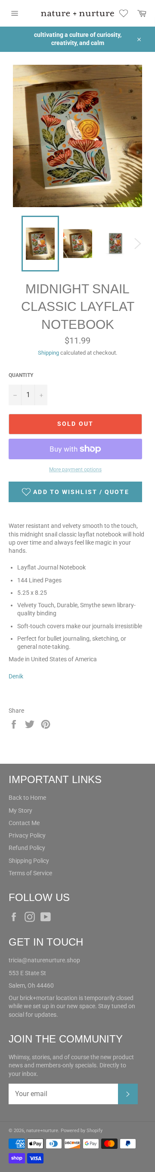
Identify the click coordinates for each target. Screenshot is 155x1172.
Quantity (21, 375)
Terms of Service (30, 873)
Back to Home (27, 797)
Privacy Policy (27, 835)
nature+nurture (42, 1130)
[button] (75, 492)
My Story (20, 810)
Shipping (48, 352)
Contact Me (24, 822)
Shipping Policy (29, 860)
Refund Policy (27, 847)
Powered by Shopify (81, 1130)
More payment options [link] (75, 470)
